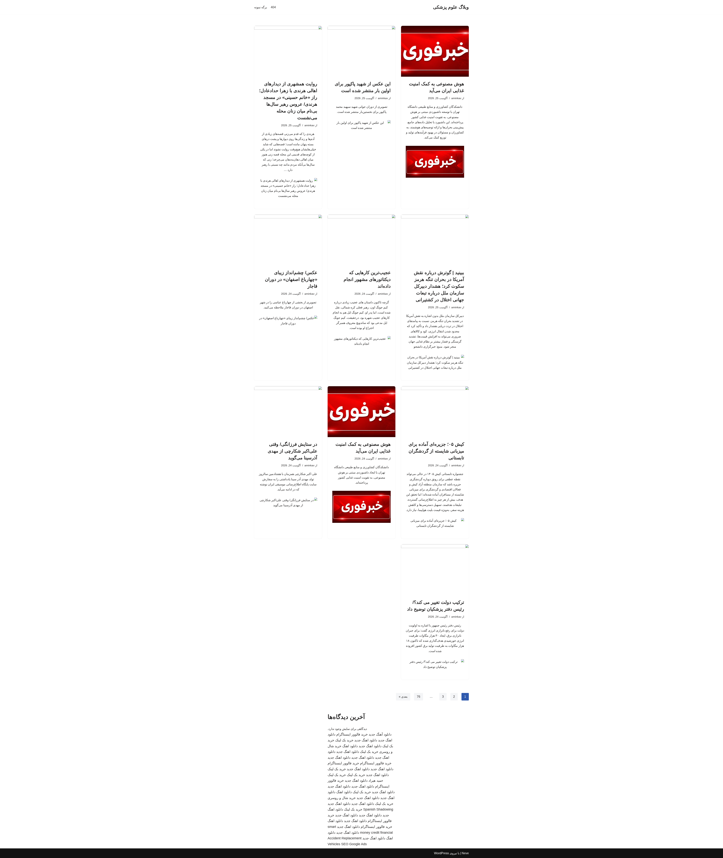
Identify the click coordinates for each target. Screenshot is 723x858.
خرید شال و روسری (342, 798)
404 (273, 7)
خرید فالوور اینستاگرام (352, 734)
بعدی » (403, 696)
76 (418, 696)
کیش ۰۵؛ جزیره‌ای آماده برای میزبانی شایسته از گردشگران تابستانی (436, 451)
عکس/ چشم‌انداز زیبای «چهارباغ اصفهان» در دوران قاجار (291, 279)
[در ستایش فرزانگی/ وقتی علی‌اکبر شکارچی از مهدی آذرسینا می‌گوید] (288, 411)
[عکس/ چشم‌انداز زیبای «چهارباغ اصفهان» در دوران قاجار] (288, 240)
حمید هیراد (375, 780)
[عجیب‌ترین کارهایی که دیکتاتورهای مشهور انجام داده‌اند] (361, 240)
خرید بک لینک (344, 740)
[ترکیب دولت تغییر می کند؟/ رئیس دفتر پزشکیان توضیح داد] (435, 569)
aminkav (456, 98)
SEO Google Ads (354, 844)
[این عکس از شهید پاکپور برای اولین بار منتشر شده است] (361, 51)
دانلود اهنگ (350, 746)
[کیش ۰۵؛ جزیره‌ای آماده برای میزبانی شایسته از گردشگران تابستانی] (435, 411)
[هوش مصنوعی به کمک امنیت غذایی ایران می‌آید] (435, 51)
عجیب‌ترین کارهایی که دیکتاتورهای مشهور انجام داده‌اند (367, 279)
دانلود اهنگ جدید (365, 740)
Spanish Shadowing (378, 809)
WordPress (441, 853)
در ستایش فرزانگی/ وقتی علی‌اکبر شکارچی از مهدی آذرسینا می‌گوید (292, 451)
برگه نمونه (260, 7)
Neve (465, 853)
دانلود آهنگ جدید (380, 734)
